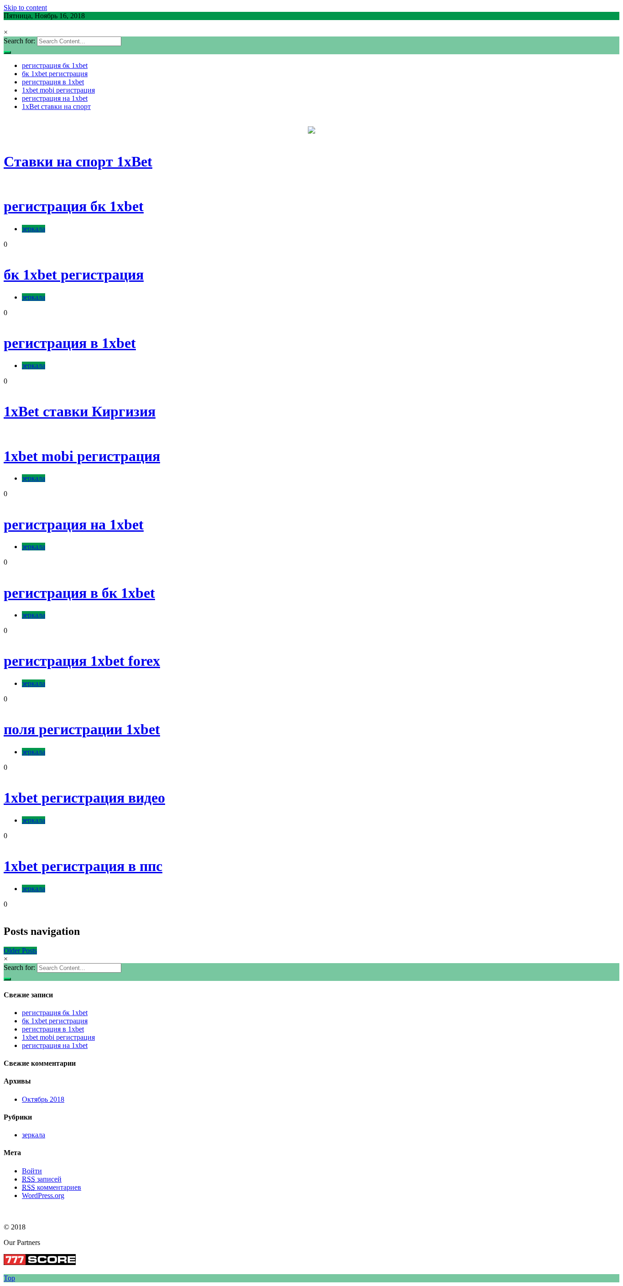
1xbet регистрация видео (84, 797)
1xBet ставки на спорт (56, 106)
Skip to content (25, 7)
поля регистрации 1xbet (82, 729)
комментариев (51, 1187)
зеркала (33, 229)
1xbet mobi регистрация (58, 90)
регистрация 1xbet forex (82, 661)
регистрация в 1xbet (53, 82)
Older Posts (20, 950)
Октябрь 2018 (43, 1099)
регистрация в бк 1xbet (79, 593)
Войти (32, 1171)
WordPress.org (43, 1195)
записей (42, 1179)
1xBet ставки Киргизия (80, 411)
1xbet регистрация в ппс (83, 866)
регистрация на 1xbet (55, 98)
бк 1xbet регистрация (55, 74)
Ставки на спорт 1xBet (78, 161)
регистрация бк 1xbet (55, 65)
